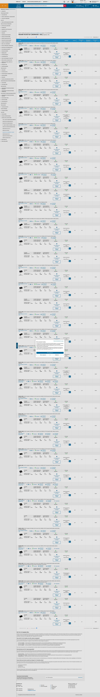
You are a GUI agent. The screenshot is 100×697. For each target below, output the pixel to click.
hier (52, 349)
